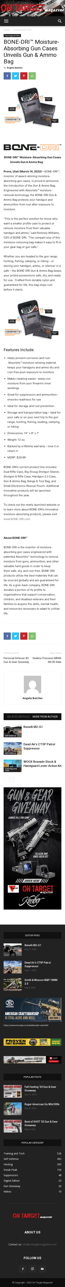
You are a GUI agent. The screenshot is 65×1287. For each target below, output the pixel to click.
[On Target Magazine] (32, 8)
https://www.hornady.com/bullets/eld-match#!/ (26, 1025)
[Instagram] (32, 1269)
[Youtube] (42, 1269)
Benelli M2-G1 (33, 727)
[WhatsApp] (32, 76)
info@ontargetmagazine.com (39, 1244)
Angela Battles (15, 67)
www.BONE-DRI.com (17, 519)
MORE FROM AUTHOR (45, 716)
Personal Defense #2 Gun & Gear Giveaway (16, 660)
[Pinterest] (23, 76)
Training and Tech (22, 29)
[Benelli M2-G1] (13, 731)
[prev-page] (6, 779)
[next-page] (11, 779)
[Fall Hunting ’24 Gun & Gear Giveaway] (13, 1091)
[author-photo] (32, 693)
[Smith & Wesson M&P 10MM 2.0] (13, 984)
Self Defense (10, 735)
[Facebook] (7, 76)
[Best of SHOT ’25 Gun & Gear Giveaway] (13, 1126)
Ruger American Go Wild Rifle (42, 1104)
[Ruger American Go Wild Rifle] (13, 1108)
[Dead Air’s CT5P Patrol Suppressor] (13, 748)
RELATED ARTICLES (18, 716)
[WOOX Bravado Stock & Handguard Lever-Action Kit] (13, 766)
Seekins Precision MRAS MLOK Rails (46, 660)
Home (7, 29)
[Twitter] (15, 76)
